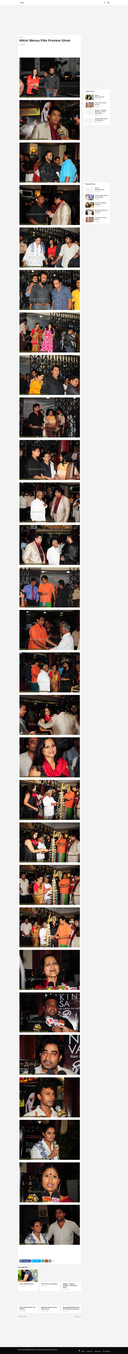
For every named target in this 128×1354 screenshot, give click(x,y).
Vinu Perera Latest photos (49, 1284)
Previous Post (23, 1316)
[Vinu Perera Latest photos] (49, 1276)
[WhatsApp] (43, 1260)
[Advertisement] (64, 20)
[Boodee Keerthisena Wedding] (89, 212)
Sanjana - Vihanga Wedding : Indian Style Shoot (70, 1285)
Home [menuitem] (22, 2)
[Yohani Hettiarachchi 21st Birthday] (28, 1299)
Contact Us (97, 1351)
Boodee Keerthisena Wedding (101, 210)
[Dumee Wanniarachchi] (28, 1276)
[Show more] (53, 1260)
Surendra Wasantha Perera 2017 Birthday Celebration (71, 1308)
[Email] (49, 1260)
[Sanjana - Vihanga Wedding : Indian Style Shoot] (71, 1276)
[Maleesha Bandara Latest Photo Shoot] (49, 1299)
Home (21, 37)
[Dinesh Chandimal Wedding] (89, 205)
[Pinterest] (46, 1260)
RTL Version (106, 1351)
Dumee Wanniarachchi (26, 1284)
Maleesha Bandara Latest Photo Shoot (49, 1308)
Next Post (77, 1316)
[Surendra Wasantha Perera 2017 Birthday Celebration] (71, 1299)
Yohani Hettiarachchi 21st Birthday (27, 1308)
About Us (89, 1351)
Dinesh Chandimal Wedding (100, 203)
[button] (105, 2)
